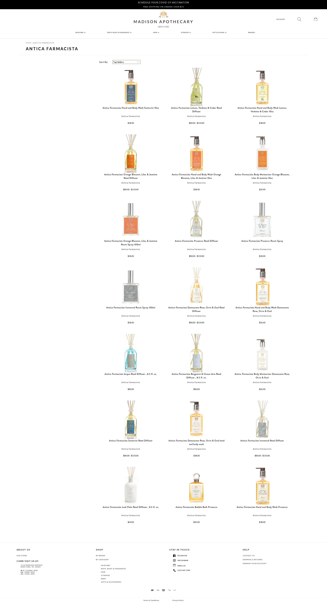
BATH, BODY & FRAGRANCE (113, 569)
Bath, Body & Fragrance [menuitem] (118, 32)
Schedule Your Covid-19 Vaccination (163, 2)
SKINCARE (105, 565)
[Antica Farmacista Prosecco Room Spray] (262, 220)
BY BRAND (100, 556)
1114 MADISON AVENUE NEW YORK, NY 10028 (32, 566)
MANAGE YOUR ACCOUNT (255, 563)
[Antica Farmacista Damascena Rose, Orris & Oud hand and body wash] (196, 419)
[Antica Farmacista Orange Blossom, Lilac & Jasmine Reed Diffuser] (130, 153)
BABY (103, 579)
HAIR (103, 572)
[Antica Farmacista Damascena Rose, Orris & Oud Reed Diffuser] (196, 286)
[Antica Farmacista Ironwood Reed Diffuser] (262, 419)
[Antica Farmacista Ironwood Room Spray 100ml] (130, 286)
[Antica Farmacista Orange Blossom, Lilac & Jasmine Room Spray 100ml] (130, 220)
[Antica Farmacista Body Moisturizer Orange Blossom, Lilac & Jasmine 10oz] (262, 153)
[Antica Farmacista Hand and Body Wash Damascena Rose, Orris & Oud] (262, 286)
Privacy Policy (178, 600)
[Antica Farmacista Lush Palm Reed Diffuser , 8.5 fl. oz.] (130, 486)
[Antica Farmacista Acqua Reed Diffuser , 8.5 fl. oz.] (130, 353)
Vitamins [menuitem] (185, 32)
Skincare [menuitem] (79, 32)
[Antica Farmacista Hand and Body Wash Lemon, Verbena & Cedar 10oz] (262, 87)
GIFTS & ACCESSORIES (111, 582)
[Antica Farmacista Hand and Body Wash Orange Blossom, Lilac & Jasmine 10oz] (196, 153)
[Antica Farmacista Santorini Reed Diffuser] (130, 419)
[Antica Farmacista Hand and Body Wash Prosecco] (262, 486)
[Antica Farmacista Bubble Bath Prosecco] (196, 486)
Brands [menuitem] (251, 32)
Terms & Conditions (151, 600)
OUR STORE (22, 556)
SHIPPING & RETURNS (252, 560)
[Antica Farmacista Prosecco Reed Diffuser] (196, 220)
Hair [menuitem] (155, 32)
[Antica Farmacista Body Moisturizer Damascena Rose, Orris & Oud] (262, 353)
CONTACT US (249, 556)
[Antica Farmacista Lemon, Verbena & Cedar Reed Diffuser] (196, 87)
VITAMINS (105, 575)
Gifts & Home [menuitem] (218, 32)
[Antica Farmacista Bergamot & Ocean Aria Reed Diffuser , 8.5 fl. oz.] (196, 353)
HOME (29, 43)
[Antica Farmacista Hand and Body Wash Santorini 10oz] (130, 87)
